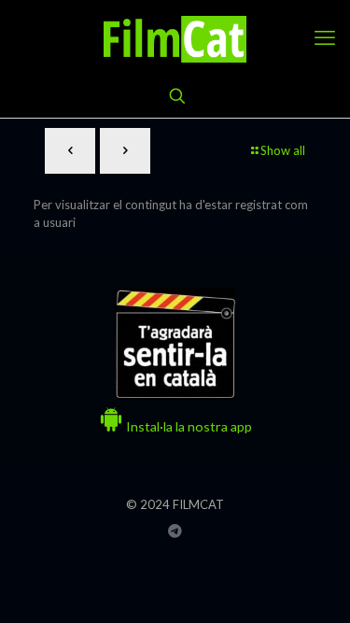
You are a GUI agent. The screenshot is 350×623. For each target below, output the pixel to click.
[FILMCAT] (175, 37)
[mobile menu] (325, 37)
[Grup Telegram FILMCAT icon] (175, 530)
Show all (282, 150)
